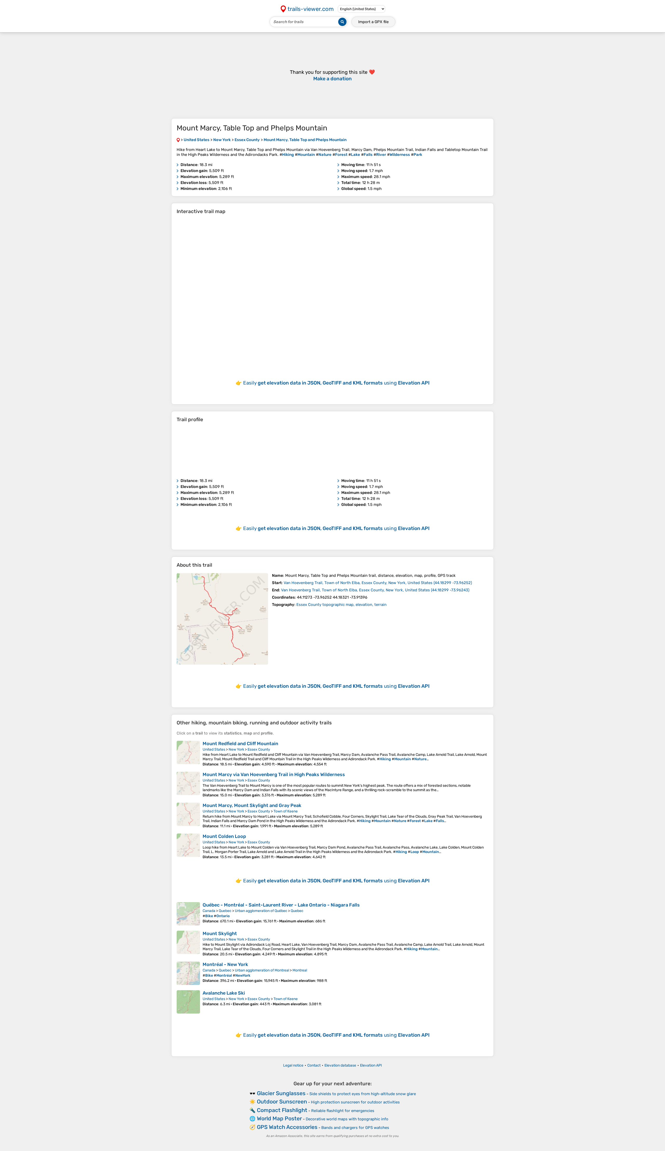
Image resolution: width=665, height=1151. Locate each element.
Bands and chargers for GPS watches (355, 1127)
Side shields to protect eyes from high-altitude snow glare (362, 1094)
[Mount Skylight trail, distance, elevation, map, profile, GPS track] (188, 943)
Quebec (225, 911)
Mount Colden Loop (224, 836)
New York (236, 749)
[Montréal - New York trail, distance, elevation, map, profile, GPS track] (188, 973)
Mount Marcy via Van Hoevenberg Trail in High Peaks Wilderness (274, 774)
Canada (209, 911)
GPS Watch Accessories (287, 1127)
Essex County (259, 749)
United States (214, 749)
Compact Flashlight (282, 1110)
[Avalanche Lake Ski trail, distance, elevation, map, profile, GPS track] (188, 1002)
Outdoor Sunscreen (282, 1101)
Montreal (299, 970)
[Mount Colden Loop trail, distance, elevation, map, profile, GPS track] (188, 846)
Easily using (336, 383)
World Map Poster (279, 1118)
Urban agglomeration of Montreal (262, 970)
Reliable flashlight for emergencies (342, 1110)
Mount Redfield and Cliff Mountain (240, 743)
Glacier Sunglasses (281, 1093)
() (378, 582)
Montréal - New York (225, 964)
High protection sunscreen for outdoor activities (355, 1102)
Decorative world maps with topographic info (347, 1119)
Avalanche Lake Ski (224, 993)
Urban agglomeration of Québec (261, 911)
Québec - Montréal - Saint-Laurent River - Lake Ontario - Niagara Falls (281, 905)
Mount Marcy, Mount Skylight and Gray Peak (252, 805)
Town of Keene (286, 811)
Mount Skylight (220, 933)
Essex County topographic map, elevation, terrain (341, 604)
